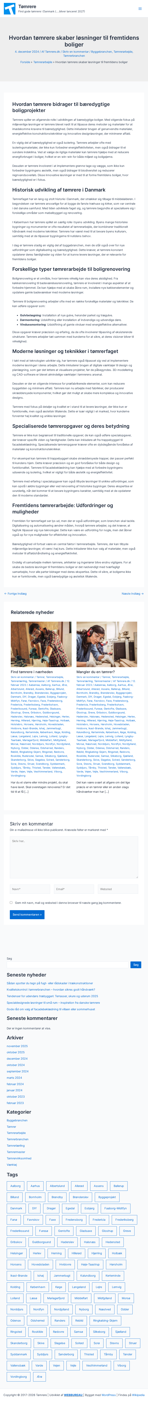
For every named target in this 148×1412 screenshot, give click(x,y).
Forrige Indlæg (15, 593)
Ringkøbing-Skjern (30, 751)
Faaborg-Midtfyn (115, 1208)
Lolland (53, 736)
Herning (15, 720)
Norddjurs (38, 744)
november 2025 (17, 1046)
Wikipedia (138, 1395)
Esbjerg (51, 696)
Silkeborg (50, 756)
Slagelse (40, 759)
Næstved (25, 744)
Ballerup (50, 689)
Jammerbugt (53, 728)
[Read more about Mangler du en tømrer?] (107, 644)
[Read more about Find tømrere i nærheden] (41, 644)
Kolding (66, 732)
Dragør (32, 696)
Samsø (39, 756)
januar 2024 (14, 1090)
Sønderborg (62, 759)
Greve (25, 712)
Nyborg (15, 748)
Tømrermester (37, 681)
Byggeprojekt (58, 692)
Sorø (13, 763)
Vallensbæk (58, 767)
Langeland (25, 736)
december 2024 (17, 1058)
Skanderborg (18, 759)
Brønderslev (42, 692)
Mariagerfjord (30, 740)
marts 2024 (14, 1077)
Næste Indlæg (133, 593)
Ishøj (42, 728)
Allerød (30, 689)
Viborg (58, 771)
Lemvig (43, 736)
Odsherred (46, 748)
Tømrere (27, 6)
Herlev (65, 716)
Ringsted (47, 751)
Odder (24, 748)
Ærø (64, 685)
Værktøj (12, 1164)
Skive (30, 759)
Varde (14, 771)
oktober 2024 (16, 1065)
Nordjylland (63, 744)
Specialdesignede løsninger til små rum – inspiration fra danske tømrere (53, 1002)
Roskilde (16, 756)
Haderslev (16, 716)
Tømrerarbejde (123, 51)
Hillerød (25, 720)
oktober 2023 (16, 1096)
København (46, 732)
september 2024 (18, 1071)
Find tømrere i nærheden (32, 672)
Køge (57, 732)
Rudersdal (28, 756)
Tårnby (26, 767)
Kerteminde (32, 732)
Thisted (36, 767)
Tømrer (40, 677)
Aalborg (45, 685)
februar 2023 (15, 1103)
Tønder (46, 767)
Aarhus (56, 685)
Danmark (16, 696)
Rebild (14, 751)
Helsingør (55, 716)
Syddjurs (16, 767)
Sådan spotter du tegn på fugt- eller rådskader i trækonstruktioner (50, 983)
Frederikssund (19, 708)
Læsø (14, 736)
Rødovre (59, 751)
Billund (60, 689)
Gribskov (36, 712)
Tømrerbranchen (74, 55)
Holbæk (64, 720)
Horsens (29, 724)
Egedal (41, 696)
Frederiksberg (32, 704)
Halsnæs (29, 716)
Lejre (35, 736)
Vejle (29, 771)
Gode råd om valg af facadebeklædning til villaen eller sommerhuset (51, 1009)
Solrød (50, 759)
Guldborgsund (51, 712)
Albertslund (17, 689)
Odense (34, 748)
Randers (59, 748)
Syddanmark (57, 763)
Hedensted (41, 716)
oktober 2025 (16, 1052)
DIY (24, 696)
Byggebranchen (101, 51)
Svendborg (42, 763)
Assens (39, 689)
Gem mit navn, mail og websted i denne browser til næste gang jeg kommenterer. (68, 903)
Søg (9, 958)
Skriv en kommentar (75, 51)
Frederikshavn (49, 704)
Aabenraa (34, 685)
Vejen (22, 771)
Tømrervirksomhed (19, 1158)
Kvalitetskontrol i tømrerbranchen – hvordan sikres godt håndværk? (51, 989)
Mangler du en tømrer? (96, 672)
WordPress (109, 1395)
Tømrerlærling (19, 681)
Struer (30, 763)
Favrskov (33, 700)
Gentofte (43, 708)
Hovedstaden (55, 724)
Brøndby (28, 692)
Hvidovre (16, 728)
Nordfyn (50, 744)
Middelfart (46, 740)
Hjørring (36, 720)
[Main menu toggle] (140, 9)
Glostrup (16, 712)
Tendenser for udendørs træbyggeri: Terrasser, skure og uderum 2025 (52, 996)
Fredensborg (54, 700)
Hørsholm (40, 724)
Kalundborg (17, 732)
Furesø (33, 708)
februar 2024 (15, 1084)
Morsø (14, 744)
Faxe (43, 700)
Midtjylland (59, 740)
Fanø (24, 700)
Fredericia (16, 704)
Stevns (22, 763)
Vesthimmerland (43, 771)
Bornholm (16, 692)
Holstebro (16, 724)
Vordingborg (18, 775)
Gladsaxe (55, 708)
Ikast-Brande (30, 728)
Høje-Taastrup (50, 720)
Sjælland (62, 756)
